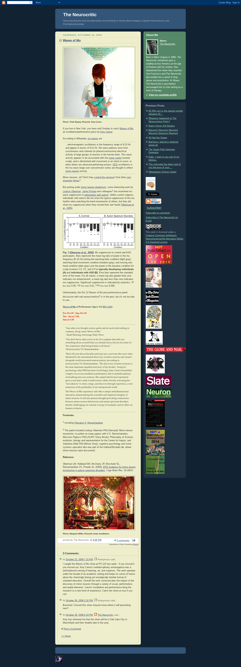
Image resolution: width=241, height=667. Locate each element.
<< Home (66, 636)
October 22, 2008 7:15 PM (79, 559)
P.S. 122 (107, 307)
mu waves (93, 138)
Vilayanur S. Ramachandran (88, 423)
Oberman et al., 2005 (81, 252)
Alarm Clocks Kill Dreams (162, 126)
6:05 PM (97, 540)
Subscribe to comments (158, 213)
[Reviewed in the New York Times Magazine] (152, 302)
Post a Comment (72, 629)
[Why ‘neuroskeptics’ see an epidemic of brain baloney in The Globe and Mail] (166, 351)
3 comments (123, 540)
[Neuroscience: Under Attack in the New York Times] (154, 328)
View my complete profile (163, 95)
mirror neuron (72, 171)
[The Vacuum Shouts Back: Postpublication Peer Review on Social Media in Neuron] (158, 397)
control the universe (104, 177)
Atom (136, 544)
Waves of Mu (72, 40)
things (76, 180)
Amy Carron (106, 132)
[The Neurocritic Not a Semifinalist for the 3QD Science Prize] (155, 473)
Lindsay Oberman (72, 191)
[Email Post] (133, 540)
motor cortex (115, 158)
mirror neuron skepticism (93, 187)
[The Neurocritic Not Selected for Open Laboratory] (159, 263)
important (67, 180)
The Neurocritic (80, 14)
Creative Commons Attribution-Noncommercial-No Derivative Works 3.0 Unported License (164, 238)
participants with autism (96, 195)
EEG (115, 164)
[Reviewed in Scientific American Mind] (154, 287)
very (129, 177)
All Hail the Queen (158, 137)
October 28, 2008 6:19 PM (79, 615)
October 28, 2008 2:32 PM (79, 600)
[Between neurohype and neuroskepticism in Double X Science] (155, 372)
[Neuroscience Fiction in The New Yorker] (154, 344)
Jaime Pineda (89, 191)
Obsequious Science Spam (162, 172)
